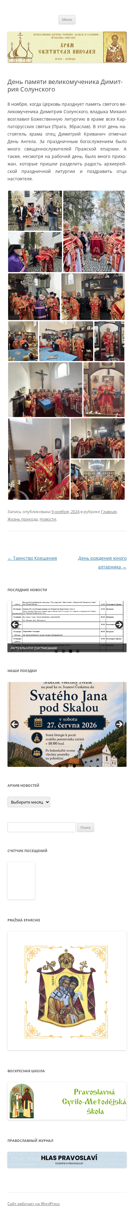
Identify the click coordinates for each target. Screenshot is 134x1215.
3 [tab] (70, 651)
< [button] (15, 625)
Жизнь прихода (22, 519)
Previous (15, 724)
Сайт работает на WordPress (33, 1203)
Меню (67, 19)
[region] (67, 626)
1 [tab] (56, 651)
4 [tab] (77, 651)
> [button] (118, 625)
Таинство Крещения (32, 558)
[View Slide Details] (67, 626)
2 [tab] (63, 651)
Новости (48, 519)
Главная (109, 511)
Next (119, 724)
